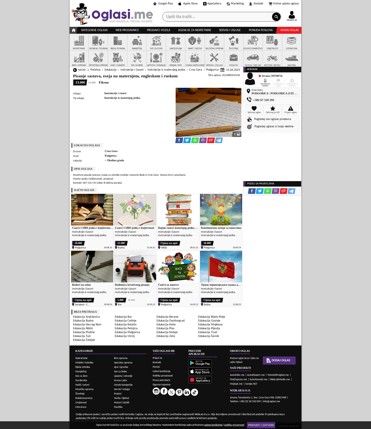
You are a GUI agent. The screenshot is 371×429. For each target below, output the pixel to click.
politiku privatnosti (234, 425)
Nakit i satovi (82, 384)
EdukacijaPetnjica (126, 328)
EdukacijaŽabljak (84, 340)
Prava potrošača (161, 380)
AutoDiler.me (237, 375)
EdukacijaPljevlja (209, 328)
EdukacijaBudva (83, 320)
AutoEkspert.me (256, 375)
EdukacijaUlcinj (125, 336)
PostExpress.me (238, 379)
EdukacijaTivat (207, 332)
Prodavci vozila (158, 30)
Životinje (80, 393)
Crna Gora (195, 69)
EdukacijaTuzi (82, 336)
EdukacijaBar (123, 316)
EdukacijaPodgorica (127, 332)
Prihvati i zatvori (261, 425)
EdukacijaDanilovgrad (171, 320)
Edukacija (111, 69)
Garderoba (81, 380)
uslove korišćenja (213, 425)
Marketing (237, 3)
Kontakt (258, 3)
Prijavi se (157, 358)
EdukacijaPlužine (84, 332)
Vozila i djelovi (121, 398)
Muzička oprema (84, 389)
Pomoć (156, 367)
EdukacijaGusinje (209, 320)
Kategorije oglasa (94, 30)
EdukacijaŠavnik (208, 336)
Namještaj (80, 371)
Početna (95, 69)
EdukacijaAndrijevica (86, 316)
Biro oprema (121, 358)
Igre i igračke (121, 367)
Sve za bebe (120, 371)
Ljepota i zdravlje (123, 376)
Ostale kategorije (123, 384)
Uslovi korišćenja (161, 371)
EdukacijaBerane (167, 316)
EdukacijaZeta (166, 336)
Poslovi (117, 393)
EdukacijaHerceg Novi (87, 324)
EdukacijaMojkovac (210, 324)
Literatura (80, 407)
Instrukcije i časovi (132, 69)
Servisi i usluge (230, 30)
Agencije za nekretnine (194, 30)
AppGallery (214, 3)
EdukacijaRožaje (167, 332)
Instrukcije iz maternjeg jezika (166, 69)
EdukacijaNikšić (83, 328)
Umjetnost (81, 402)
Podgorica (212, 69)
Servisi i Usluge (122, 389)
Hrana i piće (120, 380)
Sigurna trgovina (161, 384)
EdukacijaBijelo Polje (211, 316)
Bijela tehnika (82, 367)
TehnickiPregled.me (278, 375)
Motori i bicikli (121, 402)
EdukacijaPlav (165, 328)
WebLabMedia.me (280, 379)
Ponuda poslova (261, 30)
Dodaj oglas (290, 30)
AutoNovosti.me (258, 379)
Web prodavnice (127, 30)
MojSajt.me (236, 384)
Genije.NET (251, 384)
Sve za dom (81, 376)
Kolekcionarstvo (83, 398)
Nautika (118, 407)
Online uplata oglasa (286, 3)
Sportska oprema (123, 362)
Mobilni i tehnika (84, 362)
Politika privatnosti (163, 375)
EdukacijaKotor (166, 324)
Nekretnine (81, 358)
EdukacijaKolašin (125, 324)
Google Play (165, 3)
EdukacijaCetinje (125, 320)
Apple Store (190, 3)
